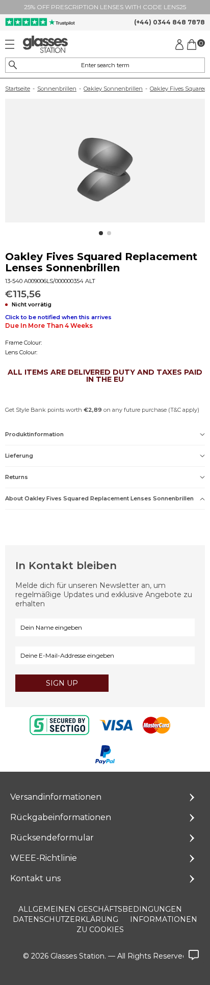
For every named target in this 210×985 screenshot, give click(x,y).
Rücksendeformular (52, 837)
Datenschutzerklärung (65, 919)
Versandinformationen (55, 797)
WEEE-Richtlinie (43, 858)
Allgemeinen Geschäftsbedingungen (100, 909)
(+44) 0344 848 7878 (169, 22)
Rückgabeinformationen (60, 817)
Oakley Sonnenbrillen (113, 88)
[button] (101, 233)
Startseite (17, 88)
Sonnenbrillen (56, 88)
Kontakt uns (35, 878)
